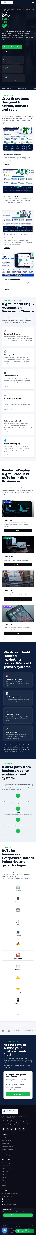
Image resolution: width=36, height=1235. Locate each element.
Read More (7, 164)
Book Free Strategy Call (11, 46)
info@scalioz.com (8, 1202)
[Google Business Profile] (23, 1129)
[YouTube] (11, 1129)
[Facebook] (3, 1129)
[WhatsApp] (19, 1129)
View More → (18, 530)
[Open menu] (33, 2)
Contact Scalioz (18, 1094)
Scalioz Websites (6, 1168)
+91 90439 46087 (8, 1196)
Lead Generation (6, 1140)
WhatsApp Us (7, 1199)
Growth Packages (6, 1163)
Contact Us (4, 1183)
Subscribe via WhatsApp (19, 1215)
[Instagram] (7, 1129)
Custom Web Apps (6, 1155)
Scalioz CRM (5, 1171)
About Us (4, 1177)
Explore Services (9, 52)
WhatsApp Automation (8, 1138)
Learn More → (8, 343)
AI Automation (5, 1143)
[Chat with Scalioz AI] (4, 1230)
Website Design (6, 1152)
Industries (4, 1185)
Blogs (3, 1180)
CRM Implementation (7, 1149)
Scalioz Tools (5, 1165)
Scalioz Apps (5, 1174)
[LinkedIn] (15, 1129)
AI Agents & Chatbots (7, 1146)
